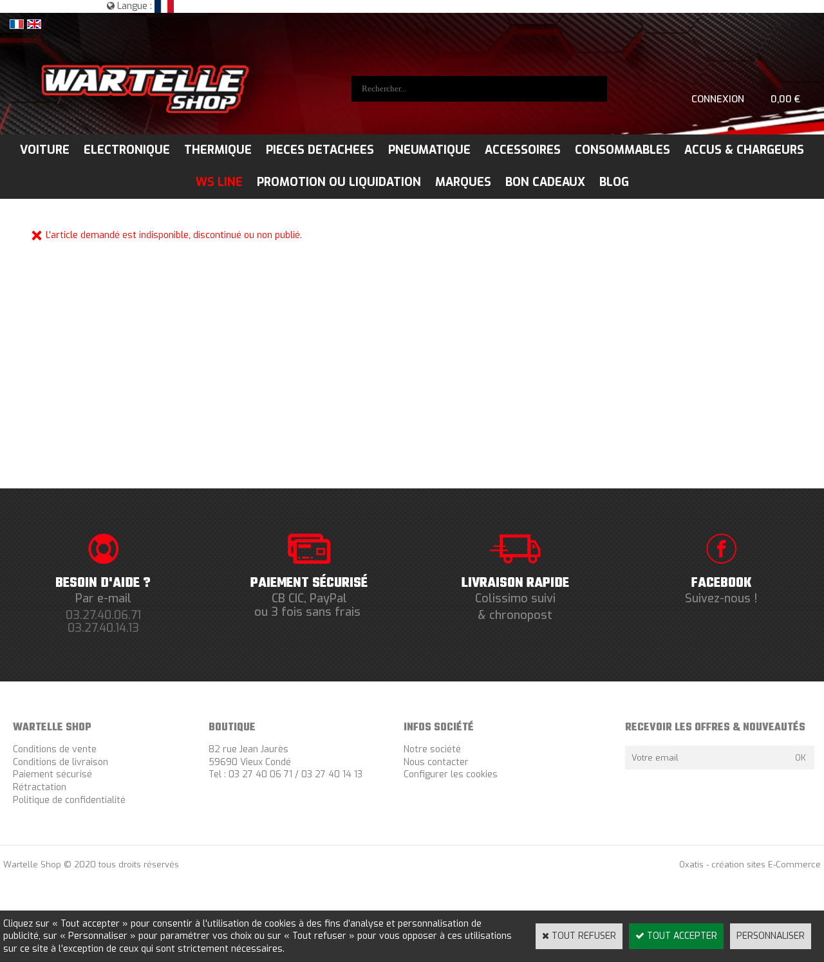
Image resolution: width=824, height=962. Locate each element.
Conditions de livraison (60, 762)
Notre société (432, 749)
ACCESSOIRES (523, 150)
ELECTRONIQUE (127, 150)
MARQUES (463, 182)
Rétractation (39, 787)
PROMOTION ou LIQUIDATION (339, 182)
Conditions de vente (55, 749)
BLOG (614, 182)
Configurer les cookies (451, 774)
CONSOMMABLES (622, 150)
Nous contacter (436, 762)
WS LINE (219, 182)
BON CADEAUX (545, 182)
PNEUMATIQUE (429, 150)
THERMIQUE (218, 150)
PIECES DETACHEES (320, 150)
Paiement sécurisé (52, 774)
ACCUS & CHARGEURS (744, 150)
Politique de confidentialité (69, 800)
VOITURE (45, 150)
